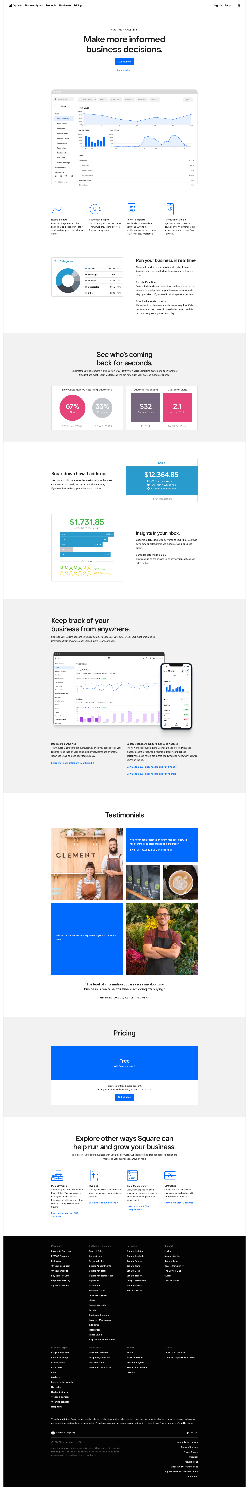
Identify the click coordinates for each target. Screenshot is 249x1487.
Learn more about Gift (178, 1203)
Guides (167, 1276)
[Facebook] (191, 1432)
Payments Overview (61, 1251)
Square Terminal (135, 1261)
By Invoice (56, 1261)
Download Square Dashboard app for (151, 767)
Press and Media (135, 1357)
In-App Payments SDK (100, 1357)
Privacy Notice (190, 1452)
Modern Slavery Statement (184, 1467)
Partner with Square (137, 1367)
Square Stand (133, 1266)
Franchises (56, 1367)
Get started (124, 61)
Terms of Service (189, 1447)
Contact (123, 70)
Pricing (167, 1251)
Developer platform (99, 1353)
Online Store (95, 1256)
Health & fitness (59, 1392)
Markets (55, 1377)
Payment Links (96, 1261)
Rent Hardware (134, 1290)
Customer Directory (99, 1315)
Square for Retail (97, 1271)
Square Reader (134, 1276)
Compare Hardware (136, 1281)
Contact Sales (171, 1261)
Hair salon (56, 1387)
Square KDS (95, 1281)
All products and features (102, 1340)
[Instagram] (196, 1432)
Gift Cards (94, 1325)
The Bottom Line (172, 1271)
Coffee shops (58, 1362)
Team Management (98, 1295)
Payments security (60, 1281)
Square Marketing (98, 1305)
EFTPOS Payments (60, 1256)
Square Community (173, 1266)
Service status (171, 1281)
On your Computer (60, 1266)
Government (191, 1462)
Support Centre (172, 1256)
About (130, 1353)
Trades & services (60, 1397)
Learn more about (102, 1203)
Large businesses (60, 1353)
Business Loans (97, 1290)
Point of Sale (95, 1251)
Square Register (135, 1251)
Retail (54, 1372)
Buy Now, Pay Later (60, 1276)
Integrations (95, 1330)
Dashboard (94, 1285)
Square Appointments (100, 1266)
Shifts (92, 1300)
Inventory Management (100, 1320)
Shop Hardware (134, 1285)
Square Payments (60, 1285)
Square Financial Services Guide (181, 1472)
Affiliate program (135, 1362)
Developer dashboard (100, 1367)
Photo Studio (95, 1335)
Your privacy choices (187, 1442)
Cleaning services (60, 1402)
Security (193, 1457)
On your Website (59, 1271)
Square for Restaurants (101, 1276)
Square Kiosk (133, 1271)
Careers (131, 1372)
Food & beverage (59, 1357)
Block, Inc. (193, 1476)
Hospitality (56, 1407)
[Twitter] (187, 1432)
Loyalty (92, 1310)
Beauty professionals (62, 1382)
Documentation (96, 1362)
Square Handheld (135, 1256)
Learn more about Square (71, 763)
